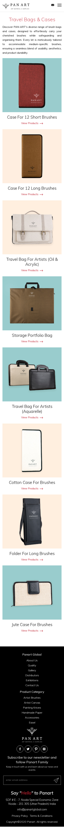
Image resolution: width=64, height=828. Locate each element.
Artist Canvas (32, 702)
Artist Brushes (32, 697)
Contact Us (32, 685)
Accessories (32, 717)
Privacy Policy (20, 815)
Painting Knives (32, 707)
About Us (32, 660)
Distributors (32, 675)
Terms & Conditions (41, 815)
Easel (32, 722)
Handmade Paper (32, 712)
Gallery (32, 670)
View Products (29, 123)
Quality (32, 665)
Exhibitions (32, 680)
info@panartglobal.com (32, 809)
